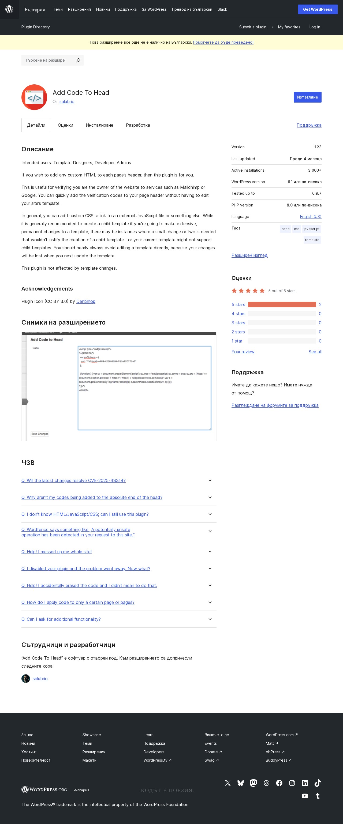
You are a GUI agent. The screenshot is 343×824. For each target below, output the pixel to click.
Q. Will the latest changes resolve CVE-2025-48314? (73, 480)
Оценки (65, 125)
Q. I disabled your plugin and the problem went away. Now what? (85, 568)
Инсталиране (99, 125)
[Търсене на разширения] (78, 60)
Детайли (36, 125)
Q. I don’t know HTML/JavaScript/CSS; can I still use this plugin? (85, 514)
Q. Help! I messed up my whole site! (56, 551)
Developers (154, 752)
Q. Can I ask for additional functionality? (61, 619)
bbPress (275, 752)
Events (211, 743)
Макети (89, 760)
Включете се (217, 734)
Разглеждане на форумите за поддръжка (275, 405)
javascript (311, 229)
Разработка (138, 125)
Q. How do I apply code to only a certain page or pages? (78, 602)
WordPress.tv (158, 760)
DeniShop (85, 301)
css (297, 229)
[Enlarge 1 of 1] (209, 339)
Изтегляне (307, 97)
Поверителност (36, 760)
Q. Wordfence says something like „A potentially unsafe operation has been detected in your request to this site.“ (78, 532)
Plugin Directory (35, 27)
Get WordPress (318, 9)
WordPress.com (282, 734)
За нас (27, 734)
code (285, 229)
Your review (243, 351)
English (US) (311, 216)
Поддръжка (309, 125)
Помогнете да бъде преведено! (223, 42)
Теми (87, 743)
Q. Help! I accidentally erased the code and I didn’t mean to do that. (89, 585)
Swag (212, 760)
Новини (28, 743)
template (312, 240)
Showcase (92, 734)
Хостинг (28, 752)
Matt (272, 743)
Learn (149, 734)
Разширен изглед (250, 255)
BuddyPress (279, 760)
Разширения (94, 752)
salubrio (66, 101)
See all (315, 351)
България (81, 790)
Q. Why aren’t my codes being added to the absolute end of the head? (91, 497)
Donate (213, 752)
